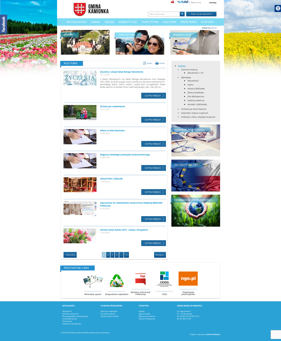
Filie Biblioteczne (195, 96)
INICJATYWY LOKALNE (111, 178)
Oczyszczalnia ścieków (110, 316)
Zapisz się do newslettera (201, 14)
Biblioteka (186, 77)
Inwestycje (128, 22)
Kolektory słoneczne (70, 314)
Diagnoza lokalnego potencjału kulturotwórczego (125, 154)
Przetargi (189, 22)
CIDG (164, 294)
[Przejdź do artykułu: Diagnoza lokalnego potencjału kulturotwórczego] (80, 161)
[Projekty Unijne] (195, 175)
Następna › (160, 255)
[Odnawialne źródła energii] (195, 210)
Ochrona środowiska (109, 311)
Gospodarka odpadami (116, 294)
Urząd (109, 22)
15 (126, 255)
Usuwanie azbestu (108, 314)
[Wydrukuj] (160, 63)
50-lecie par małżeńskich (112, 106)
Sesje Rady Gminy (69, 318)
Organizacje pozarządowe (188, 293)
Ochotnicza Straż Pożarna (193, 109)
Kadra (190, 84)
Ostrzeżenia (67, 321)
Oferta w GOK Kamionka (112, 130)
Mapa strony (196, 2)
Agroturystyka (144, 314)
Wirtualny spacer (92, 294)
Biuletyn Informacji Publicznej (140, 293)
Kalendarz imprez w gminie (194, 113)
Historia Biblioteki (196, 88)
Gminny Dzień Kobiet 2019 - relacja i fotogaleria (124, 229)
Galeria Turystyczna (147, 318)
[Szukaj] (182, 14)
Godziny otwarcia (195, 100)
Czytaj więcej (153, 95)
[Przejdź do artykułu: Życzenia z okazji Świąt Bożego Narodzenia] (80, 78)
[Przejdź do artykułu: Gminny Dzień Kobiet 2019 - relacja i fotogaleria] (80, 236)
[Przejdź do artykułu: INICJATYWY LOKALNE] (80, 185)
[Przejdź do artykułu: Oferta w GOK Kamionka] (80, 137)
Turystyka (150, 22)
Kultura (169, 22)
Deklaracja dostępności (71, 323)
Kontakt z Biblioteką (197, 104)
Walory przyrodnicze (147, 316)
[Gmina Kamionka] (90, 10)
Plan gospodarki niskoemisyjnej (75, 316)
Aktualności (77, 22)
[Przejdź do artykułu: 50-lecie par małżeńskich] (80, 113)
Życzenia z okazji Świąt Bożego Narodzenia (121, 71)
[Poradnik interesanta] (195, 140)
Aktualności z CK (195, 72)
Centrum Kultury (189, 69)
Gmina (95, 22)
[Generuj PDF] (147, 63)
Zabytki (142, 311)
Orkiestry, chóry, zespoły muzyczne (198, 117)
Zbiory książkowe (195, 92)
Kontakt (207, 22)
